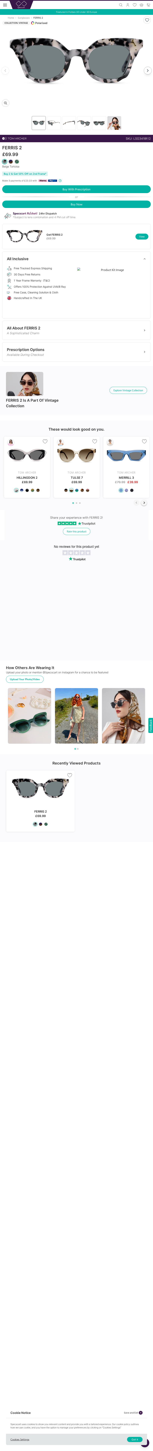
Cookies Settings (19, 1439)
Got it (135, 1439)
